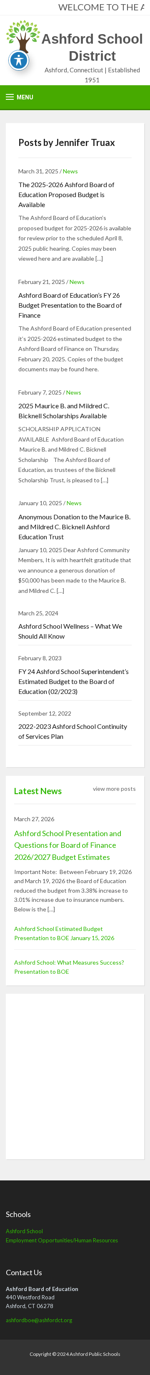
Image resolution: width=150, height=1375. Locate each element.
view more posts (114, 788)
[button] (19, 97)
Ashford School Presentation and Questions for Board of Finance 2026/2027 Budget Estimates (67, 845)
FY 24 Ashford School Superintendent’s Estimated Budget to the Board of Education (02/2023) (73, 681)
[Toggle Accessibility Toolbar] (19, 60)
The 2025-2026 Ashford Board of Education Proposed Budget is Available (66, 194)
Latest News (38, 791)
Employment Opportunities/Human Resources (62, 1240)
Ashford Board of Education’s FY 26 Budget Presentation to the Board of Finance (70, 305)
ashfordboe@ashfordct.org (39, 1320)
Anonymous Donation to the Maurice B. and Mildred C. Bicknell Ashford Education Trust (74, 527)
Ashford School (24, 1231)
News (70, 171)
